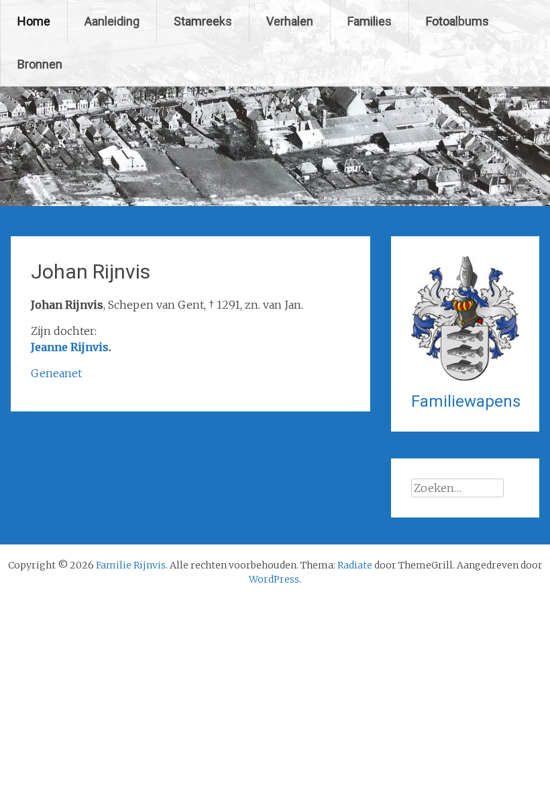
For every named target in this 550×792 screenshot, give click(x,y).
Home (33, 21)
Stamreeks (203, 21)
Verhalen (289, 21)
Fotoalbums (457, 21)
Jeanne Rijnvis (70, 347)
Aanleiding (112, 21)
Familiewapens (465, 401)
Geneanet (56, 373)
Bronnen (39, 64)
